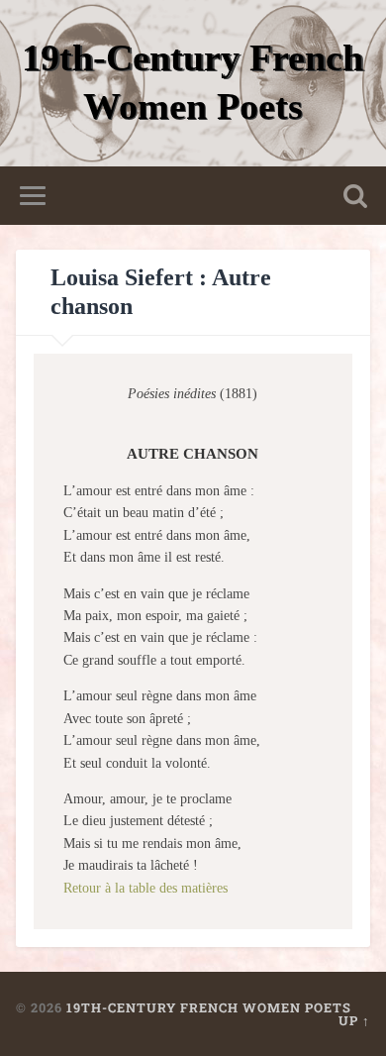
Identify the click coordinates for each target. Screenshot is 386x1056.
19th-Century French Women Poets (208, 1007)
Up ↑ (354, 1020)
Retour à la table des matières (145, 888)
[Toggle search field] (355, 195)
